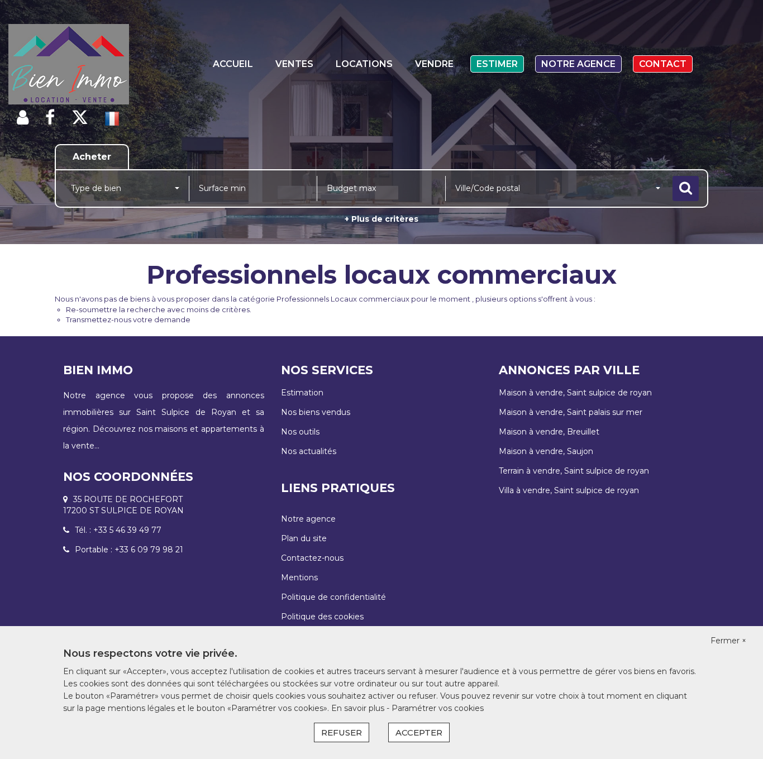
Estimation (302, 393)
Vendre (434, 64)
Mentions (299, 577)
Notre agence (578, 64)
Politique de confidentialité (333, 597)
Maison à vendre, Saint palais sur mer (570, 412)
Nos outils (300, 432)
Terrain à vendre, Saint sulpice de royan (574, 471)
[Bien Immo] (68, 64)
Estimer (497, 64)
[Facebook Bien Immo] (50, 117)
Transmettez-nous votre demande (128, 319)
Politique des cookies (322, 617)
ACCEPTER (418, 732)
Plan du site (304, 538)
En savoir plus (359, 708)
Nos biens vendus (315, 412)
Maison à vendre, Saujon (546, 451)
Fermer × (728, 641)
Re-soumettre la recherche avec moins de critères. (158, 309)
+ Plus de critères (381, 219)
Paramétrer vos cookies (438, 708)
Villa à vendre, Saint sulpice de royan (569, 490)
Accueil (233, 64)
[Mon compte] (22, 117)
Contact (662, 64)
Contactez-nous (312, 558)
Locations (364, 64)
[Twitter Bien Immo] (80, 117)
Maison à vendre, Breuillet (549, 432)
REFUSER (341, 732)
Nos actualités (308, 451)
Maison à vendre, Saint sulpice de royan (575, 393)
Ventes (294, 64)
